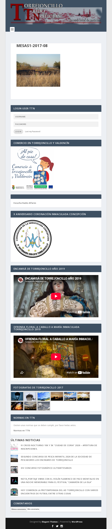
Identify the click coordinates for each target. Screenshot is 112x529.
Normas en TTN (22, 430)
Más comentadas (33, 509)
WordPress (77, 521)
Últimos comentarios (18, 509)
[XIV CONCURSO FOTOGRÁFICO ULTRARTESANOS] (14, 470)
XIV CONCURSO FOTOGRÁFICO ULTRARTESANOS (46, 468)
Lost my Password (32, 131)
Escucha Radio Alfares (25, 203)
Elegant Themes (50, 521)
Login (18, 132)
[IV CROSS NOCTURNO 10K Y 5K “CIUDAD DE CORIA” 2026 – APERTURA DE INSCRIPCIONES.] (14, 447)
